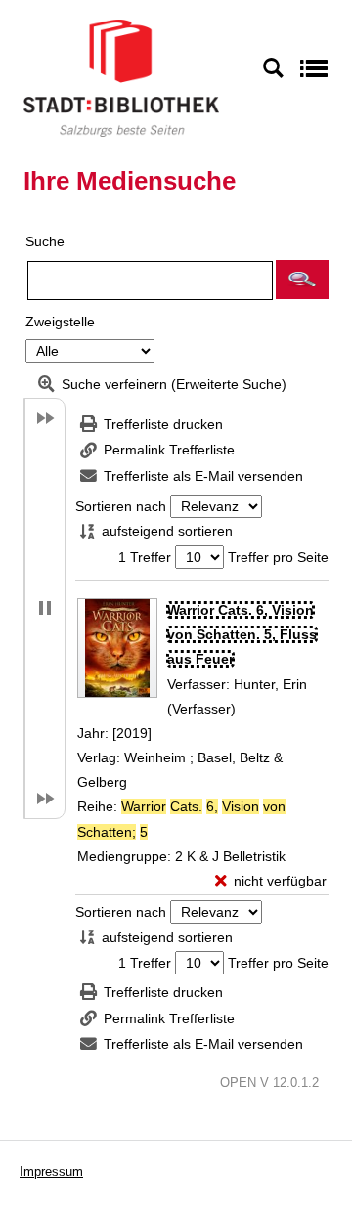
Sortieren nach (120, 506)
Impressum (51, 1171)
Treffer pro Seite (278, 557)
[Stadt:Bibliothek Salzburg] (121, 77)
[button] (302, 279)
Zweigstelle (60, 321)
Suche (45, 241)
